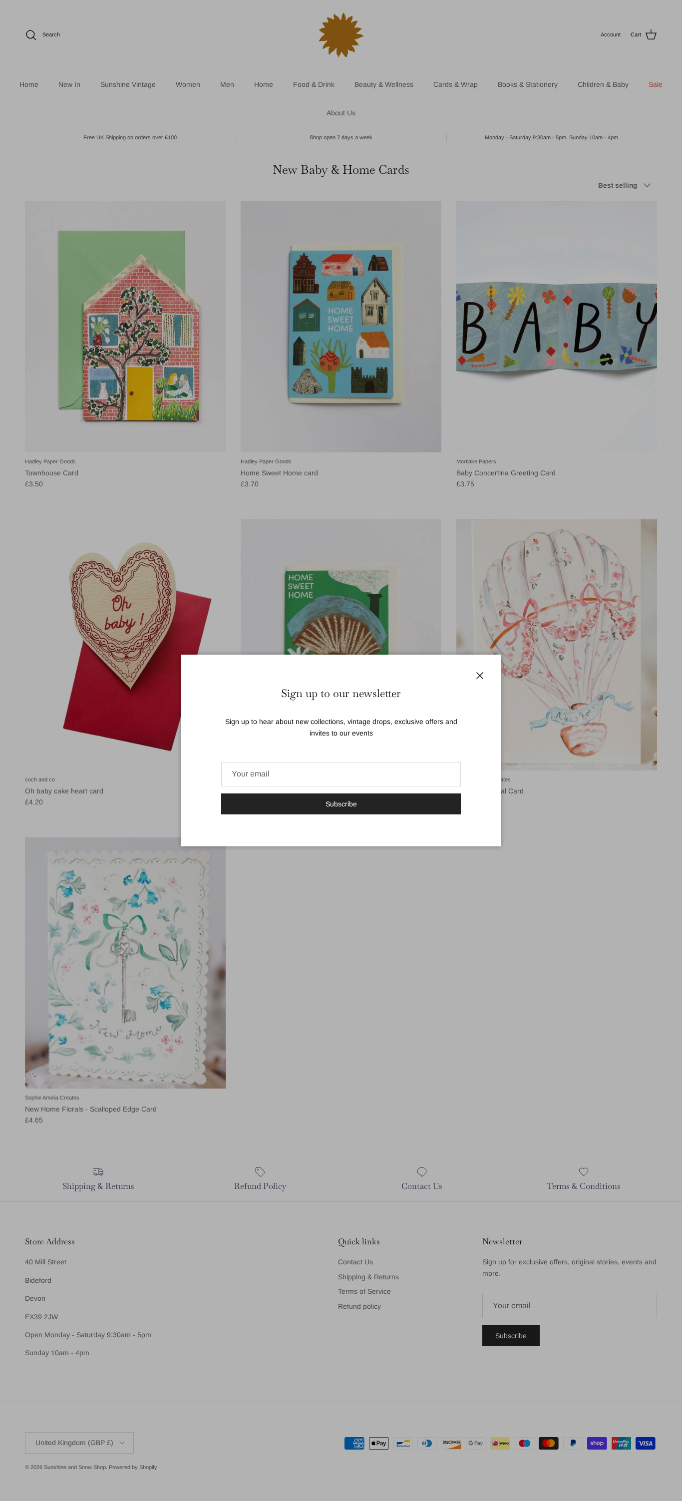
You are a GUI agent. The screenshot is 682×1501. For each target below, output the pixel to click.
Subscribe (341, 804)
